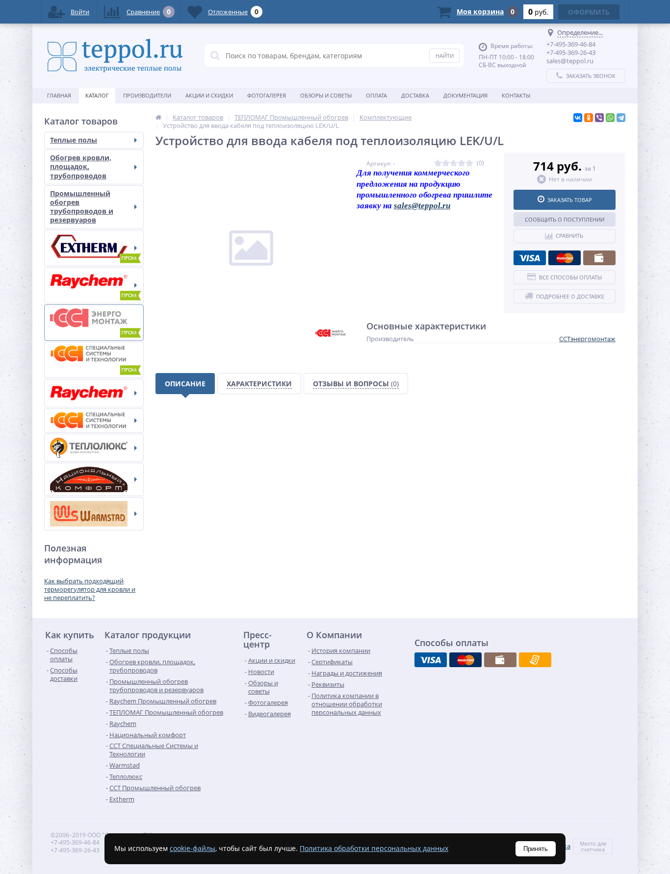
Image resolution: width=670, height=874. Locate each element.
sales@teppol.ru (422, 205)
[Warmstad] (94, 513)
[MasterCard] (564, 257)
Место (588, 843)
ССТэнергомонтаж (587, 338)
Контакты (516, 95)
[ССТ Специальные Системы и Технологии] (94, 420)
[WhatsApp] (610, 117)
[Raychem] (94, 393)
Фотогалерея (266, 95)
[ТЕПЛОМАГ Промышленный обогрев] (94, 322)
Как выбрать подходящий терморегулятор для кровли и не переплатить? (89, 589)
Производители (147, 95)
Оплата (376, 95)
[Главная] (158, 117)
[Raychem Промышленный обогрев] (94, 285)
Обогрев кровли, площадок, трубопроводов (80, 166)
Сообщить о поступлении (564, 219)
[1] (438, 163)
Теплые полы (73, 140)
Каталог (97, 95)
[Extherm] (94, 248)
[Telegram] (621, 117)
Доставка (415, 95)
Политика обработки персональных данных (374, 848)
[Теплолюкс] (94, 448)
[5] (469, 163)
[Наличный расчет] (599, 257)
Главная (59, 95)
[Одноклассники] (588, 117)
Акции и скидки (209, 95)
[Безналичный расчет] (535, 659)
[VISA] (530, 257)
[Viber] (599, 117)
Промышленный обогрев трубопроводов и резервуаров (81, 207)
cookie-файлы (192, 848)
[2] (446, 163)
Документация (465, 95)
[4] (461, 163)
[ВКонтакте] (577, 117)
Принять (535, 848)
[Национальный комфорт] (94, 479)
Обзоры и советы (326, 95)
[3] (454, 163)
